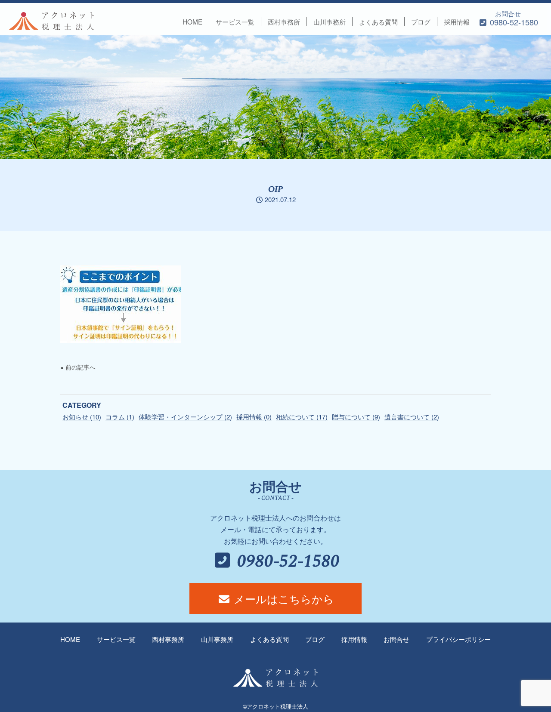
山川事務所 (329, 21)
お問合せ (513, 18)
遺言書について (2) (411, 416)
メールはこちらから (282, 598)
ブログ (420, 21)
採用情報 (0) (254, 416)
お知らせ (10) (81, 416)
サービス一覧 (235, 21)
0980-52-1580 (286, 562)
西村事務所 (284, 21)
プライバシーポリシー (458, 639)
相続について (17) (302, 416)
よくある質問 (378, 21)
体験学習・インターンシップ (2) (185, 416)
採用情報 (457, 21)
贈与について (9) (356, 416)
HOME (192, 21)
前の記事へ (80, 367)
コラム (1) (119, 416)
